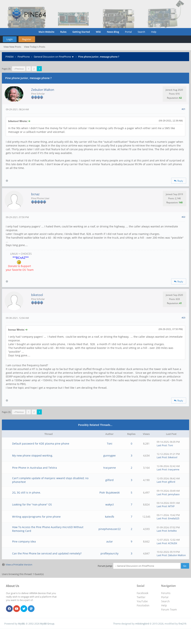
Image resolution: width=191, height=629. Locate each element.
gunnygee (109, 455)
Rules (63, 31)
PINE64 (9, 56)
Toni (109, 443)
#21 (183, 109)
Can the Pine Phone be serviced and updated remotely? (47, 553)
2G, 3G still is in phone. (26, 492)
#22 (183, 216)
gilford (109, 480)
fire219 (182, 623)
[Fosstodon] (31, 608)
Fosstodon (143, 605)
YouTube (142, 601)
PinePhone (24, 56)
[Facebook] (9, 608)
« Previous (19, 68)
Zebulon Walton (42, 89)
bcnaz (35, 194)
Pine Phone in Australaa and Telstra (34, 467)
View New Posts (12, 46)
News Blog (113, 31)
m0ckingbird (142, 623)
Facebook (142, 593)
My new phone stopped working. (32, 455)
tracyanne (109, 467)
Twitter (141, 597)
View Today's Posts (34, 46)
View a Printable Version (19, 564)
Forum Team (169, 609)
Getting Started (81, 31)
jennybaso (174, 494)
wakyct (109, 504)
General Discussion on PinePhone (52, 56)
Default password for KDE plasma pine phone (40, 443)
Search (141, 31)
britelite (172, 530)
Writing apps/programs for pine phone (36, 516)
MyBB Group (47, 623)
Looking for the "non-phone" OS (32, 504)
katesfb (109, 516)
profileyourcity (109, 553)
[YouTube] (16, 608)
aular (109, 541)
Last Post (162, 445)
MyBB (21, 623)
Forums (165, 593)
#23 (183, 317)
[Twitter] (24, 608)
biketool (37, 295)
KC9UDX (172, 543)
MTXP (171, 506)
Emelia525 (173, 518)
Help (153, 31)
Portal (128, 31)
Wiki (98, 31)
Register (26, 39)
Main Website (46, 31)
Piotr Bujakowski (109, 492)
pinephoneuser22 (109, 529)
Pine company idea (24, 541)
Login (10, 39)
